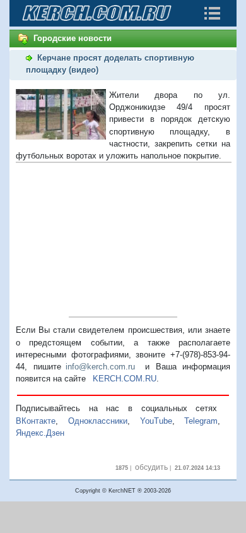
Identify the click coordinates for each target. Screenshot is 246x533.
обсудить (151, 467)
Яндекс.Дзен (40, 433)
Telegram (201, 421)
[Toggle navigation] (212, 13)
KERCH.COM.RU (124, 378)
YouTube (156, 421)
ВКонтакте (36, 421)
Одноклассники (97, 421)
